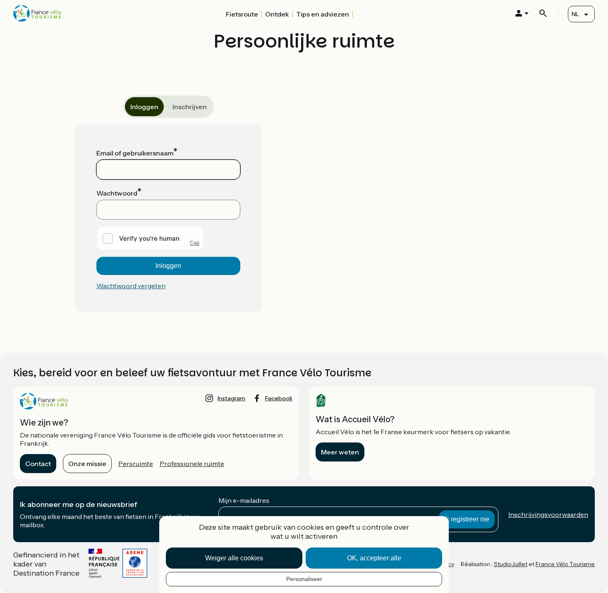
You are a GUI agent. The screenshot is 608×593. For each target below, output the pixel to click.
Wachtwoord (116, 193)
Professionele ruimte (192, 463)
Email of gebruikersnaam (134, 153)
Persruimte (135, 463)
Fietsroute (242, 14)
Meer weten (340, 452)
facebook (278, 398)
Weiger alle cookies (234, 558)
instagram (231, 398)
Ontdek (277, 14)
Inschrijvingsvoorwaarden (548, 514)
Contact (38, 463)
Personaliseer (304, 579)
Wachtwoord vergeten (130, 286)
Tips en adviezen (322, 14)
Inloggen (144, 107)
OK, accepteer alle (374, 558)
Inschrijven (189, 107)
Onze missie (87, 463)
